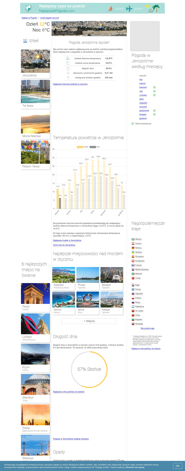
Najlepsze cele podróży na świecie (68, 392)
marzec (142, 83)
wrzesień (143, 107)
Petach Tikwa (30, 166)
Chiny (137, 315)
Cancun (58, 309)
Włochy (25, 370)
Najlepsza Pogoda (29, 18)
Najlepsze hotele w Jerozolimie (67, 240)
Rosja (137, 302)
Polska (138, 298)
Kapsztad (58, 285)
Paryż (26, 306)
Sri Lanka (139, 311)
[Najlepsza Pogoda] (92, 13)
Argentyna (139, 306)
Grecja (138, 289)
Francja (25, 309)
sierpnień (143, 103)
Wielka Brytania (28, 340)
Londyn (27, 337)
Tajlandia (139, 293)
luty (141, 79)
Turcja (24, 400)
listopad (142, 114)
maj (141, 91)
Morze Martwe (31, 136)
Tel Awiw (28, 105)
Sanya (81, 309)
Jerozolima (29, 75)
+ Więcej (89, 321)
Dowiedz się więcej (135, 467)
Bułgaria (138, 319)
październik (144, 110)
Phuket (81, 285)
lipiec (141, 99)
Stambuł (27, 397)
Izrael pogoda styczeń (49, 18)
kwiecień (143, 87)
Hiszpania (139, 256)
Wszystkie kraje (147, 328)
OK (178, 465)
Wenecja (27, 458)
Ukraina (138, 252)
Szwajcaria (139, 261)
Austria (138, 243)
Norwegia (139, 324)
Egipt (137, 285)
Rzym (26, 367)
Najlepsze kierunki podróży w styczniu (70, 84)
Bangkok (106, 285)
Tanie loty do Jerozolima (64, 245)
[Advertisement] (89, 107)
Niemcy (138, 248)
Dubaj (26, 428)
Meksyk (138, 274)
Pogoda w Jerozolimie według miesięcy (71, 439)
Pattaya (106, 309)
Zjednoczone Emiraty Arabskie (34, 431)
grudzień (143, 118)
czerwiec (143, 95)
